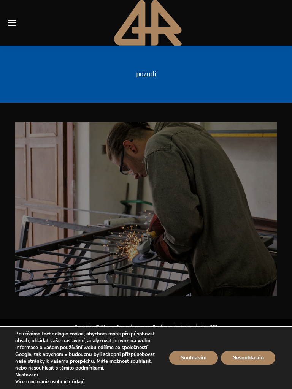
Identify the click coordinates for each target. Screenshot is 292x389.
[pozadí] (146, 209)
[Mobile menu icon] (12, 22)
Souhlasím (193, 357)
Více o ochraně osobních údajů (50, 381)
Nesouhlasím (248, 357)
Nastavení (26, 375)
